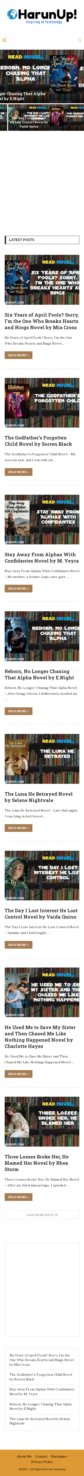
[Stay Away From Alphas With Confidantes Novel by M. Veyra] (42, 519)
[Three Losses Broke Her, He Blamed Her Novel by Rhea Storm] (42, 1121)
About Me (24, 1456)
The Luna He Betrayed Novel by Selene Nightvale (39, 797)
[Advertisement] (42, 180)
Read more (17, 355)
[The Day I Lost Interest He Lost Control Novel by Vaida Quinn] (42, 875)
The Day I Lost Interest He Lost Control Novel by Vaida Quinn (41, 913)
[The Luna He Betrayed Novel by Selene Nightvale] (42, 759)
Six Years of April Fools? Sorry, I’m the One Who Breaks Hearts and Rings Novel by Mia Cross (42, 321)
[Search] (79, 40)
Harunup (60, 1469)
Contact (41, 1456)
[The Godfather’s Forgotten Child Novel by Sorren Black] (42, 403)
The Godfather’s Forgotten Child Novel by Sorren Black (20, 122)
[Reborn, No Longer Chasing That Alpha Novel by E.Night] (42, 636)
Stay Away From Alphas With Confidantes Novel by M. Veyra (63, 122)
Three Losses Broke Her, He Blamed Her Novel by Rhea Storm (37, 1163)
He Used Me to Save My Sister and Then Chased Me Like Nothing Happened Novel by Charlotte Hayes (40, 1036)
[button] (6, 90)
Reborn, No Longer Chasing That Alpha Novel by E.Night (39, 674)
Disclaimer (59, 1456)
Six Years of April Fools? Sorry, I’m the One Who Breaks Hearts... (42, 96)
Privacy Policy (42, 1462)
